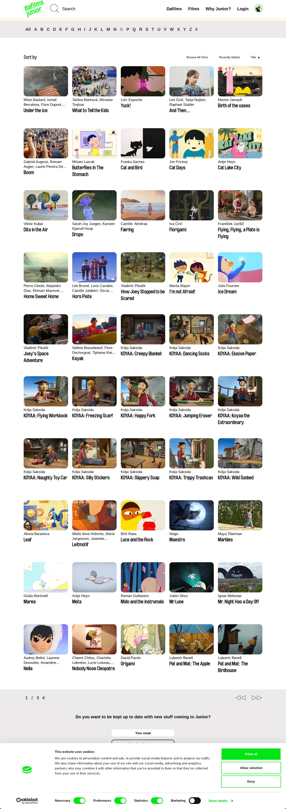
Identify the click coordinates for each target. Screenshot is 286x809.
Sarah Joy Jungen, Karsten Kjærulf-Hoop (93, 226)
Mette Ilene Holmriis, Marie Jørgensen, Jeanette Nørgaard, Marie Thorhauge (93, 536)
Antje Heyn (226, 162)
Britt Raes (129, 534)
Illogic (174, 534)
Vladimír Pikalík (133, 286)
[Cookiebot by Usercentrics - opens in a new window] (27, 801)
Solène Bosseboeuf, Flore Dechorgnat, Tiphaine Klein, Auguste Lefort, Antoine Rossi (93, 350)
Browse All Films (197, 57)
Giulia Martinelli (36, 596)
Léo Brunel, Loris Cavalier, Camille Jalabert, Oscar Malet (93, 288)
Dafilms (174, 8)
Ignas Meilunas (230, 596)
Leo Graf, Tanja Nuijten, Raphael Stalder (187, 102)
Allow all (251, 754)
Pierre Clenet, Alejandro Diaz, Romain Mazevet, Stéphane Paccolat (42, 288)
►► (257, 698)
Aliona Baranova (36, 534)
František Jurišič (231, 224)
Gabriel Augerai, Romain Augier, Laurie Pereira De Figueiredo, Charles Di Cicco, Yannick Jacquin (43, 164)
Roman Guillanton (135, 596)
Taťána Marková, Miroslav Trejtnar (92, 102)
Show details (218, 801)
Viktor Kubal (33, 224)
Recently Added (229, 57)
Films (193, 8)
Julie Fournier (228, 286)
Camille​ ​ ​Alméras (134, 224)
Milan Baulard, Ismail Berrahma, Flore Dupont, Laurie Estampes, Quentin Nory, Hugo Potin (44, 102)
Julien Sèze (178, 596)
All (28, 29)
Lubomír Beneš (181, 658)
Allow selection (251, 768)
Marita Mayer (179, 286)
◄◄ (240, 698)
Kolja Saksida (131, 348)
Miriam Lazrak (83, 162)
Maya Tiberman (230, 534)
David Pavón (131, 658)
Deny (251, 781)
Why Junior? (218, 8)
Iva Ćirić (176, 224)
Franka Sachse (132, 162)
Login (243, 8)
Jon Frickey (178, 162)
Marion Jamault (230, 100)
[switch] (120, 800)
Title (253, 57)
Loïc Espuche (131, 100)
